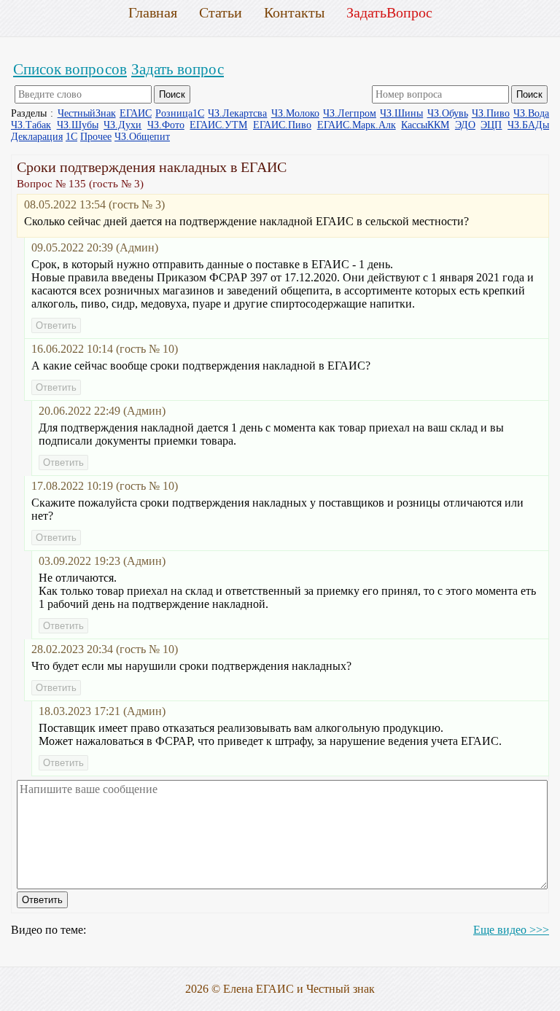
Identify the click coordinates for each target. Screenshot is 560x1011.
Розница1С (179, 113)
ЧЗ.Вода (531, 113)
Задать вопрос (177, 68)
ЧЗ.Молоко (295, 113)
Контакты (294, 12)
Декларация (37, 136)
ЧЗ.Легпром (349, 113)
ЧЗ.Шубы (77, 125)
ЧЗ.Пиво (491, 113)
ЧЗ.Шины (401, 113)
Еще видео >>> (511, 930)
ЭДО (465, 125)
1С (71, 136)
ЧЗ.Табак (31, 125)
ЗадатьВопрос (389, 12)
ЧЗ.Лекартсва (237, 113)
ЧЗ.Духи (122, 125)
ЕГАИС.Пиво (282, 125)
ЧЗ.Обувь (447, 113)
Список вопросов (70, 68)
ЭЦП (491, 125)
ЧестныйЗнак (87, 113)
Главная (152, 12)
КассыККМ (425, 125)
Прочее (96, 136)
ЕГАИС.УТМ (218, 125)
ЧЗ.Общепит (142, 136)
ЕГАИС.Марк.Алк (356, 125)
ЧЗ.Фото (165, 125)
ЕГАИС (136, 113)
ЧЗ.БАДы (528, 125)
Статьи (220, 12)
